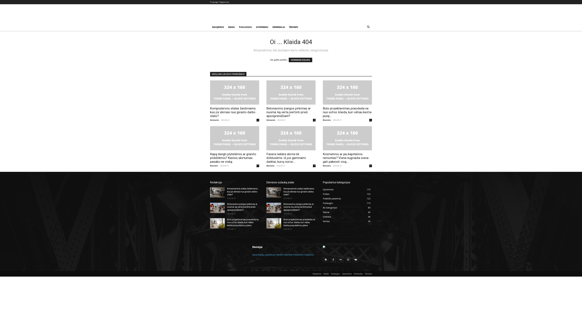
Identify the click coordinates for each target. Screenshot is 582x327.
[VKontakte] (356, 260)
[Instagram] (348, 260)
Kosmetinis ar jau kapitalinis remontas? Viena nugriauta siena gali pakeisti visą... (345, 158)
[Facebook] (333, 260)
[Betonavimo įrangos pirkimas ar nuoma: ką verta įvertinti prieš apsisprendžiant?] (291, 92)
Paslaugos (245, 27)
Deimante (214, 120)
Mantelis (327, 120)
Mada (231, 27)
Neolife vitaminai (284, 254)
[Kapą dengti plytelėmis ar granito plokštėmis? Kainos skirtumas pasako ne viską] (234, 138)
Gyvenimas (262, 27)
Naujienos (218, 27)
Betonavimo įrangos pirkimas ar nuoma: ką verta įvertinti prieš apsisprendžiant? (288, 112)
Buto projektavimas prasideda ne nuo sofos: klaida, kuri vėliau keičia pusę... (347, 112)
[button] (368, 27)
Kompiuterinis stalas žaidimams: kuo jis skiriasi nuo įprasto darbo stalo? (233, 112)
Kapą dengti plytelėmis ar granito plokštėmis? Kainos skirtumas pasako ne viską (233, 158)
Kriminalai (279, 27)
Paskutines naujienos (303, 254)
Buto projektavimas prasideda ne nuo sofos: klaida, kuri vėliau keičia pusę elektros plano (243, 222)
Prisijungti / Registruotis (219, 2)
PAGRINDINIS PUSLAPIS (300, 60)
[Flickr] (341, 260)
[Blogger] (326, 260)
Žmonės (293, 27)
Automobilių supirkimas (263, 254)
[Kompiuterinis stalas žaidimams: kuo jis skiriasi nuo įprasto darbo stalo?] (234, 92)
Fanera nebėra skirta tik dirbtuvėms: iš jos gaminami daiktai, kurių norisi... (286, 158)
